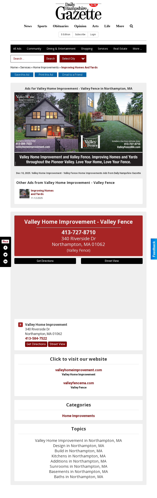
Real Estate (120, 48)
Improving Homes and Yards (42, 192)
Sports (42, 26)
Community (34, 48)
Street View (112, 260)
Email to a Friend (72, 74)
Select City (68, 58)
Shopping (86, 48)
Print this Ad (46, 74)
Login (93, 34)
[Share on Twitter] (5, 254)
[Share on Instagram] (5, 261)
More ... (137, 48)
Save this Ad (22, 74)
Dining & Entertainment (61, 48)
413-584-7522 (36, 338)
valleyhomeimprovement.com (78, 372)
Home (14, 67)
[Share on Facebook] (5, 247)
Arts (95, 26)
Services (103, 48)
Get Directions (45, 260)
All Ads (17, 48)
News (28, 26)
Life (107, 26)
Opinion (80, 26)
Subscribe (80, 34)
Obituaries (61, 26)
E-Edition (65, 34)
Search (50, 58)
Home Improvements (46, 67)
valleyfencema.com (78, 385)
